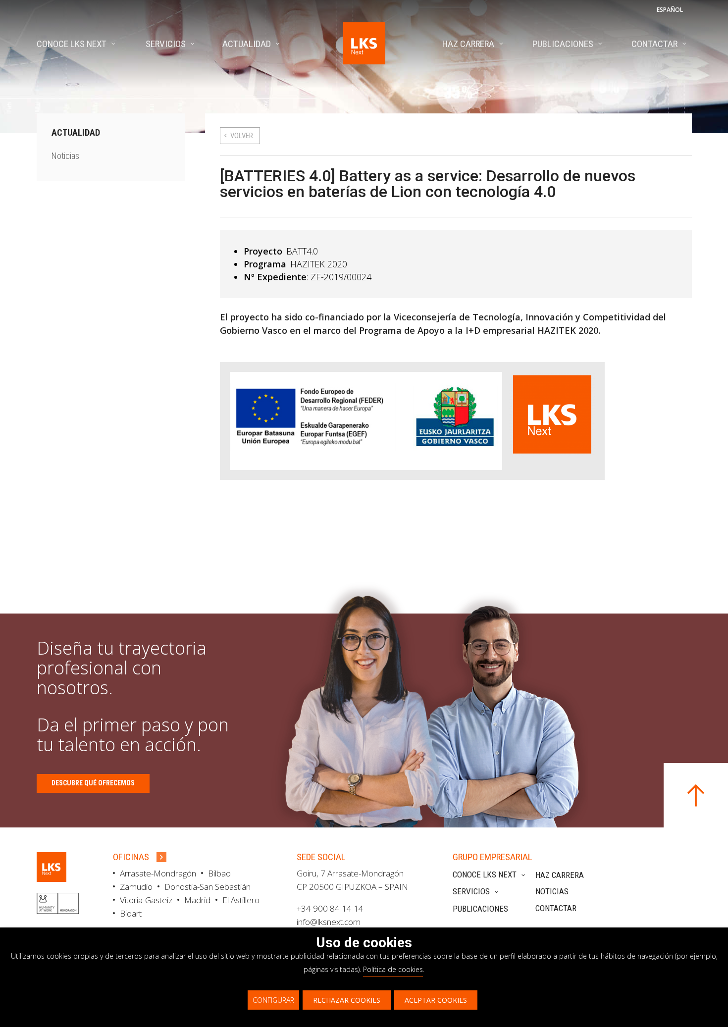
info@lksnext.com (329, 921)
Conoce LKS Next (485, 874)
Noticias (65, 156)
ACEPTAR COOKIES (436, 1000)
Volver (241, 135)
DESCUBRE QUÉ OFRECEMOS (93, 783)
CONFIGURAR (273, 1000)
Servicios (471, 891)
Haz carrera (559, 875)
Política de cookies (393, 969)
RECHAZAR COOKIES (346, 1000)
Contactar (555, 908)
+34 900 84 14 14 (330, 908)
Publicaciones (480, 909)
